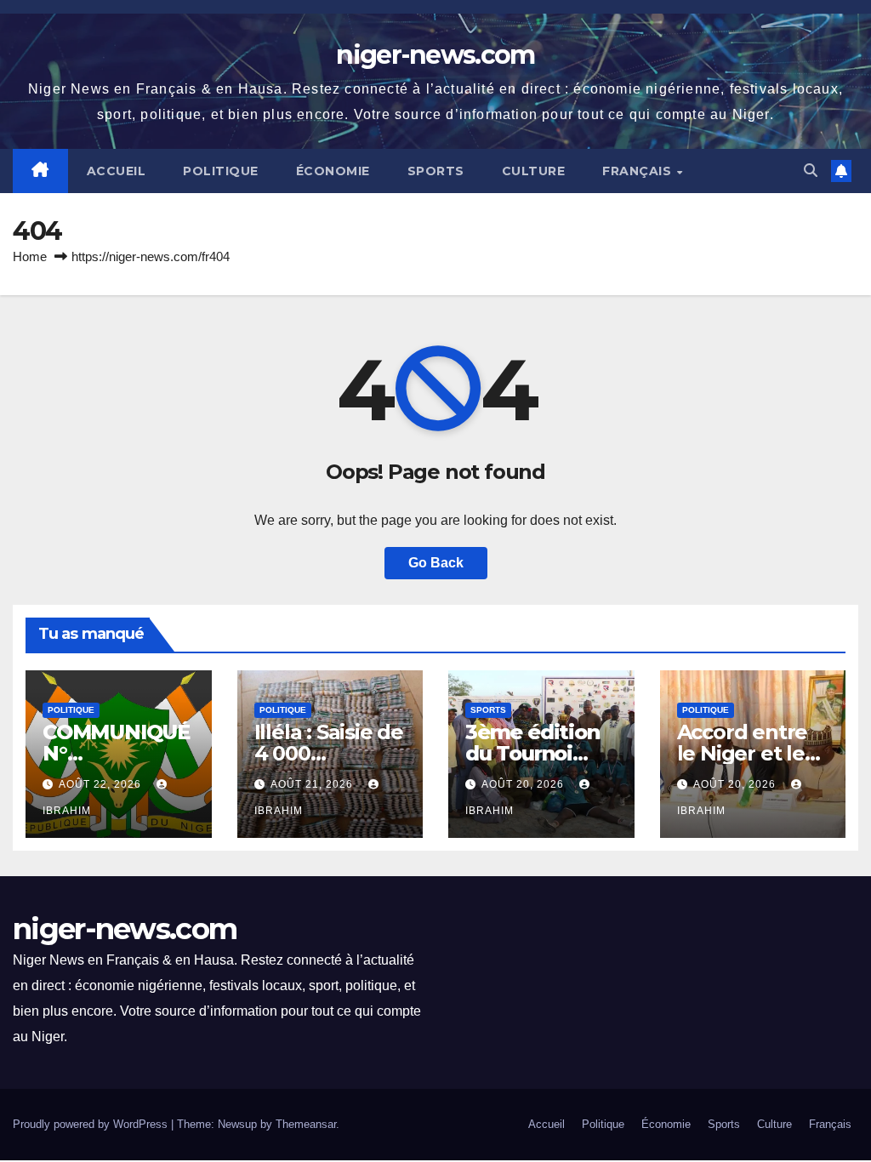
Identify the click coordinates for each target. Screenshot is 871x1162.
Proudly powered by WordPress (92, 1124)
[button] (810, 170)
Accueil (116, 171)
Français (638, 171)
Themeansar (306, 1124)
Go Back (436, 562)
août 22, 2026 (102, 784)
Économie (333, 171)
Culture (534, 171)
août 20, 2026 (524, 784)
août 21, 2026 (313, 784)
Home (30, 256)
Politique (221, 171)
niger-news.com (435, 55)
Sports (435, 171)
